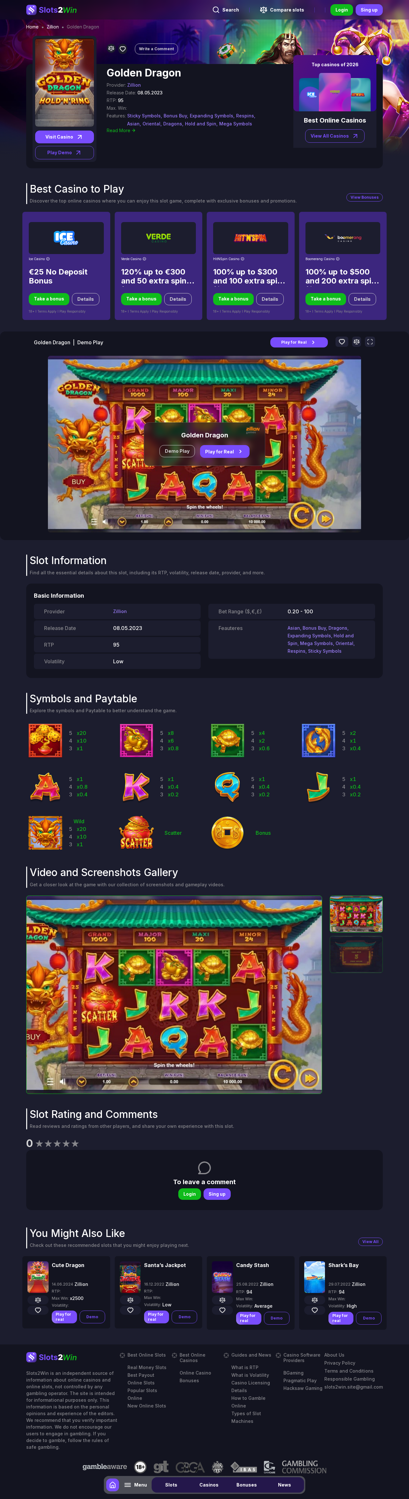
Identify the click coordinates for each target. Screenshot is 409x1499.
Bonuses (246, 1484)
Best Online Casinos (192, 1357)
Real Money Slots (146, 1367)
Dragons (337, 628)
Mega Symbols (235, 123)
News (284, 1484)
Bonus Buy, (176, 115)
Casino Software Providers (301, 1357)
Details (85, 299)
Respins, (245, 115)
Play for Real (294, 342)
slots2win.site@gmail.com (353, 1387)
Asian (294, 628)
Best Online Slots (146, 1355)
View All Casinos (330, 136)
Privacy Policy (339, 1363)
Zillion (53, 27)
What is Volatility (250, 1375)
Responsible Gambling (349, 1379)
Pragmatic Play (300, 1380)
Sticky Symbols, (144, 115)
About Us (334, 1355)
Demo (92, 1316)
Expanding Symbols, (212, 115)
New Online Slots (146, 1405)
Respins (296, 651)
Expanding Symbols (309, 635)
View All (370, 1241)
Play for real (63, 1317)
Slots (171, 1484)
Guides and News (251, 1355)
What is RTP (245, 1367)
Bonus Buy (314, 628)
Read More (118, 130)
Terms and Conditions (349, 1371)
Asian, (134, 123)
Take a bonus (49, 298)
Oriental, (152, 123)
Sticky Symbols (325, 651)
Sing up (369, 9)
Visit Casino (59, 137)
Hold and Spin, (201, 123)
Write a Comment (156, 48)
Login (342, 9)
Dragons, (173, 123)
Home (32, 27)
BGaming (293, 1372)
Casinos (209, 1484)
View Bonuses (365, 197)
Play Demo (59, 152)
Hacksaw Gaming (302, 1388)
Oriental (344, 643)
